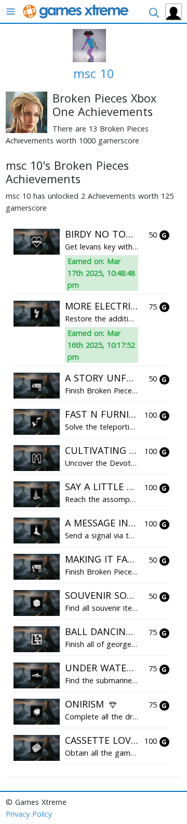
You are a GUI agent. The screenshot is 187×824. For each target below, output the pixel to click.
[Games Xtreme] (76, 11)
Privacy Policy (29, 814)
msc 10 (93, 73)
